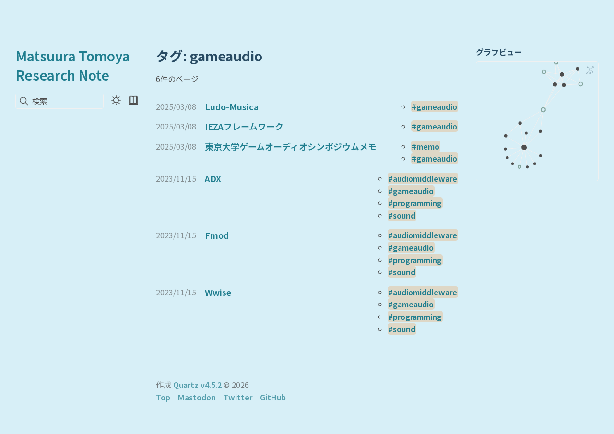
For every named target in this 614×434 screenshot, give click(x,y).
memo (427, 146)
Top (163, 397)
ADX (213, 178)
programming (417, 203)
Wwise (218, 292)
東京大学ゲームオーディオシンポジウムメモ (291, 146)
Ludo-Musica (232, 106)
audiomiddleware (425, 178)
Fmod (217, 235)
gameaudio (436, 106)
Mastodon (197, 397)
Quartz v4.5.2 (197, 384)
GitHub (273, 397)
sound (404, 215)
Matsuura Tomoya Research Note (72, 65)
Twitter (238, 397)
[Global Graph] (590, 70)
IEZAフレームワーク (244, 126)
